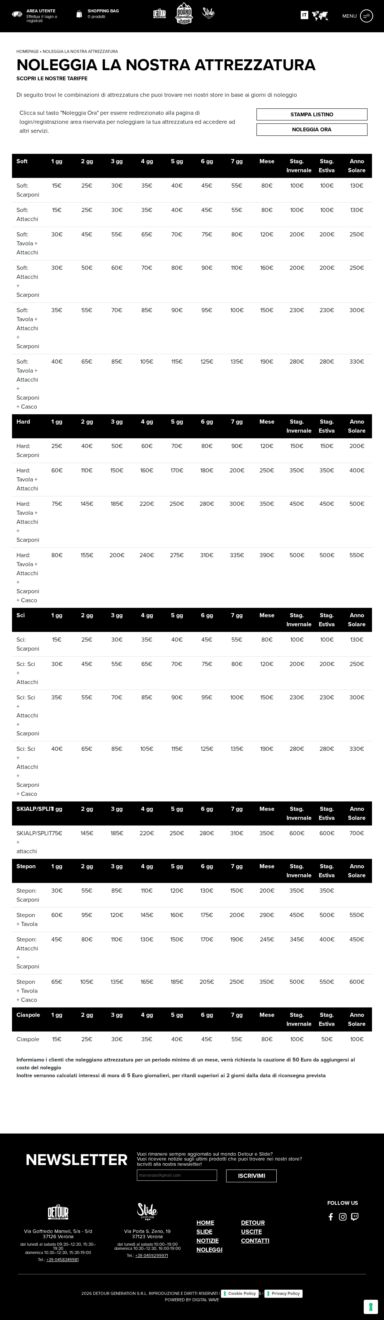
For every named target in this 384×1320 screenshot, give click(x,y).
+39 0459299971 (151, 1255)
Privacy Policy (286, 1293)
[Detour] (159, 13)
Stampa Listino (312, 114)
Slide (204, 1231)
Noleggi (209, 1249)
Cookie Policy (242, 1293)
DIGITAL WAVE (205, 1300)
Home (205, 1222)
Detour (253, 1222)
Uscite (251, 1231)
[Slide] (208, 13)
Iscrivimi (251, 1175)
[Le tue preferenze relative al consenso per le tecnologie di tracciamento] (371, 1307)
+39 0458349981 (62, 1260)
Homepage (27, 51)
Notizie (207, 1240)
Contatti (255, 1240)
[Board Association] (184, 13)
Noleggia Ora (312, 129)
